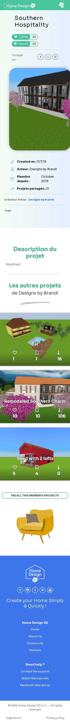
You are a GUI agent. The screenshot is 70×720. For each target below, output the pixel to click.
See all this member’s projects (35, 495)
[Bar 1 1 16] (35, 339)
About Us (35, 636)
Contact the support (35, 671)
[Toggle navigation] (61, 5)
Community (35, 643)
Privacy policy (55, 718)
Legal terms (13, 718)
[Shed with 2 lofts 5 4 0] (35, 453)
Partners (35, 650)
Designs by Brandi (41, 199)
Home (35, 629)
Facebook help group (35, 685)
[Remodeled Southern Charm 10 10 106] (35, 396)
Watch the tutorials (35, 678)
